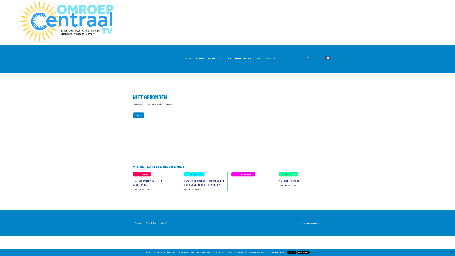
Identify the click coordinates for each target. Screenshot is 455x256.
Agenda (259, 58)
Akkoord (291, 252)
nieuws (211, 58)
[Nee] (452, 252)
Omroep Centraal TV (314, 223)
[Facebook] (327, 58)
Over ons (199, 58)
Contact (270, 58)
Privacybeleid (151, 223)
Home (188, 58)
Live (227, 58)
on (220, 58)
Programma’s (242, 58)
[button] (309, 58)
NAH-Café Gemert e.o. (291, 181)
